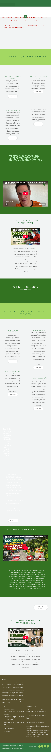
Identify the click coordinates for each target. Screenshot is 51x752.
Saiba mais (38, 91)
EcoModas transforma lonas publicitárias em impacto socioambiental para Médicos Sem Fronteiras (36, 711)
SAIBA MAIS (13, 96)
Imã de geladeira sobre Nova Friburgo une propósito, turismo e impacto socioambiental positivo (36, 717)
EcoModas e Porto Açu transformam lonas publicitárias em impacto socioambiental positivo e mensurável (37, 726)
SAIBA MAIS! (13, 520)
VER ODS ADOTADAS (40, 607)
